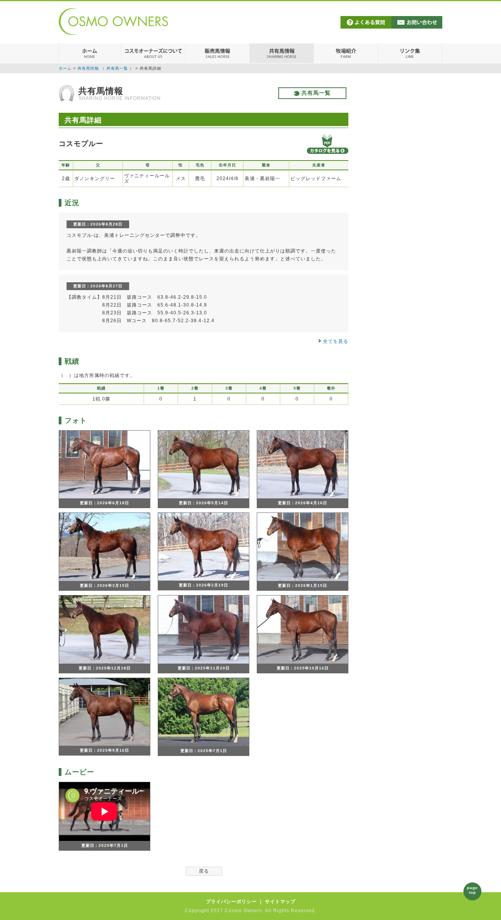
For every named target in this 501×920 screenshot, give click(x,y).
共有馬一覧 (315, 93)
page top (472, 890)
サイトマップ (280, 901)
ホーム (65, 68)
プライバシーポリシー (231, 901)
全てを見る (335, 341)
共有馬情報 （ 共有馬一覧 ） (105, 68)
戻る (204, 871)
